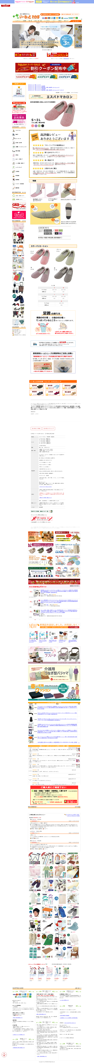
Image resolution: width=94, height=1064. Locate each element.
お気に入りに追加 (17, 332)
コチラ (68, 1000)
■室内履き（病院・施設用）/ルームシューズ (50, 87)
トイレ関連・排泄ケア (20, 163)
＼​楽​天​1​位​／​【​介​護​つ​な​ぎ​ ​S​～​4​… (66, 976)
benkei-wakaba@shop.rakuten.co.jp (70, 1022)
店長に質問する (17, 329)
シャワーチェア (19, 167)
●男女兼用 (43, 88)
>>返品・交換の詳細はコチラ (42, 1056)
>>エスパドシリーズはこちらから (45, 486)
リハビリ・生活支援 (20, 183)
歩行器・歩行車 (19, 142)
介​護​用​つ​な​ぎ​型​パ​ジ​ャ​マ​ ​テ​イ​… (58, 976)
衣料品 (17, 155)
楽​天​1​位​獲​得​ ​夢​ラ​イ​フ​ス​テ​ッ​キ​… (33, 976)
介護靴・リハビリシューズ (21, 146)
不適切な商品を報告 (50, 433)
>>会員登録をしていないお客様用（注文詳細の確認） (69, 1017)
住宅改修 (17, 175)
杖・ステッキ (18, 138)
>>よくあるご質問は (63, 1000)
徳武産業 (43, 86)
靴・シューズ (38, 84)
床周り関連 (18, 150)
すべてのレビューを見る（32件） (73, 814)
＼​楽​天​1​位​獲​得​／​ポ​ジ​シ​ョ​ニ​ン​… (49, 976)
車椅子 (17, 134)
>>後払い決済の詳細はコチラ (18, 1017)
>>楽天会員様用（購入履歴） (65, 1015)
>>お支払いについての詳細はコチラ (19, 1034)
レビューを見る (17, 333)
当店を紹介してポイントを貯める (20, 334)
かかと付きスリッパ (53, 22)
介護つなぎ (47, 22)
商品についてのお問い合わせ (38, 433)
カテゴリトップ (31, 84)
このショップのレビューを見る (73, 815)
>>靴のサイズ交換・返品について (45, 497)
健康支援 (17, 187)
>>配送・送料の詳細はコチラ (41, 1014)
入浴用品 (17, 171)
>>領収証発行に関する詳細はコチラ (19, 1047)
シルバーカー (59, 22)
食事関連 (17, 179)
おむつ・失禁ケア (19, 159)
